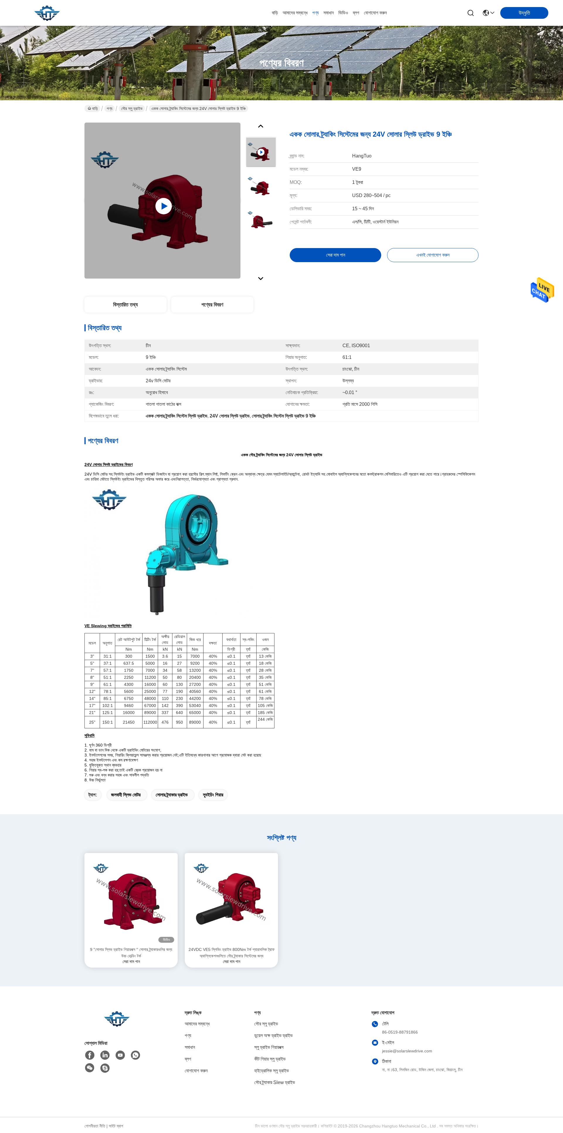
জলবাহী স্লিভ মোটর (125, 794)
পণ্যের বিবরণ (212, 305)
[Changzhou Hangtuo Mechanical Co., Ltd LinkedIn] (105, 1055)
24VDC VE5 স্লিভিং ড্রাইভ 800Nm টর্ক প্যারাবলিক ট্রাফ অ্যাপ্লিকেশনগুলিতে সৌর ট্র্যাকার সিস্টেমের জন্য (231, 952)
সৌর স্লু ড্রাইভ (132, 108)
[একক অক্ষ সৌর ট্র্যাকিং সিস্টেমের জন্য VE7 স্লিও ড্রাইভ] (162, 200)
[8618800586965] (135, 1055)
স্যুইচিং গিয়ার (213, 794)
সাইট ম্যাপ (116, 1126)
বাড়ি (275, 12)
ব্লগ (356, 12)
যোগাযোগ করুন (375, 12)
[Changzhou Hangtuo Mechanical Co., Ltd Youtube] (120, 1055)
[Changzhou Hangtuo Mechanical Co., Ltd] (47, 13)
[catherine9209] (105, 1068)
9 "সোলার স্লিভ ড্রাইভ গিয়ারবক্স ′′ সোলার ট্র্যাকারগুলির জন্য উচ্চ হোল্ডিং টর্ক (131, 952)
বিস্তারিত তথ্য (125, 305)
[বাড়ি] (116, 1025)
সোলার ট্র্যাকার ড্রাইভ (172, 794)
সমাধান (328, 12)
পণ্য (315, 12)
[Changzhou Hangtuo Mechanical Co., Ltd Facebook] (89, 1055)
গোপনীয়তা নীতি (94, 1126)
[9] (131, 899)
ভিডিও (343, 12)
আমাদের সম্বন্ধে (295, 12)
